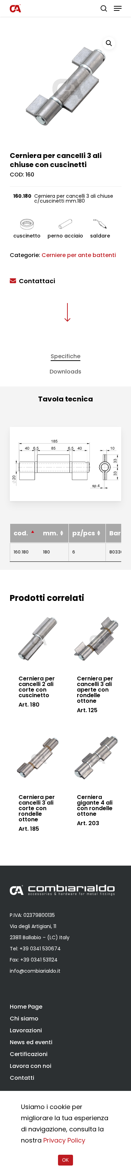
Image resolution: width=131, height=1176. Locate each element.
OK (65, 1160)
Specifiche (65, 356)
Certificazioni (29, 1054)
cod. (21, 533)
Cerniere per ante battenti (79, 255)
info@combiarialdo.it (35, 970)
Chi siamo (24, 1019)
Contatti (22, 1078)
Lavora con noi (30, 1066)
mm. (50, 533)
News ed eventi (31, 1042)
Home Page (26, 1007)
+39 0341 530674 (40, 948)
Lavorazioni (26, 1030)
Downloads (65, 372)
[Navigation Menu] (118, 8)
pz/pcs (83, 533)
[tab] (65, 356)
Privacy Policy (64, 1140)
